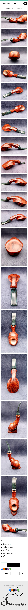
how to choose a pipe (14, 587)
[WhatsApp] (10, 569)
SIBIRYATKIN (8, 3)
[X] (6, 569)
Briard (10, 543)
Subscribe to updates (9, 585)
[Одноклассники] (4, 569)
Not (10, 544)
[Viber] (8, 569)
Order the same (13, 564)
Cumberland (15, 546)
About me (18, 585)
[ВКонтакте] (2, 569)
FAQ (23, 585)
